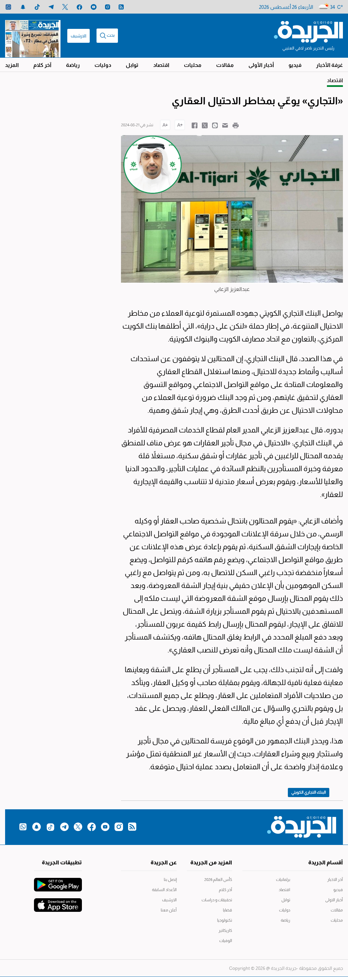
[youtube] (94, 7)
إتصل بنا (170, 879)
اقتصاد (161, 65)
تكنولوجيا (224, 920)
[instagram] (107, 7)
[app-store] (58, 901)
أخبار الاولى (334, 900)
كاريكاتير (225, 930)
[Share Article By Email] (225, 125)
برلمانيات (283, 879)
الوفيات (225, 940)
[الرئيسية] (308, 31)
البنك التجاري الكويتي (308, 792)
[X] (65, 7)
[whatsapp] (8, 7)
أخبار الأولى (261, 65)
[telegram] (51, 7)
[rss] (121, 7)
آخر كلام (42, 65)
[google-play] (58, 881)
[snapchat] (23, 7)
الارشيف (78, 35)
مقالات (225, 65)
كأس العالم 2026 (218, 879)
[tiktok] (37, 7)
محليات (193, 65)
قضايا (227, 910)
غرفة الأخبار (329, 65)
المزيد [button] (12, 65)
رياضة (73, 65)
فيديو (295, 65)
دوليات (102, 65)
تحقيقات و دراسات (217, 900)
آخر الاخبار (335, 879)
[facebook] (79, 7)
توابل (132, 65)
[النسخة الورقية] (32, 35)
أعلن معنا (168, 910)
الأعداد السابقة (164, 889)
